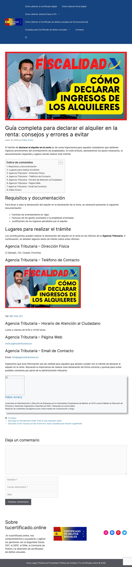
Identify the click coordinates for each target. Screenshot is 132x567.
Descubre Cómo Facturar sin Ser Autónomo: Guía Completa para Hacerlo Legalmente (45, 423)
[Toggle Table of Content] (59, 162)
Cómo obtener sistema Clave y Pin (41, 14)
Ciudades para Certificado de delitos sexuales (46, 29)
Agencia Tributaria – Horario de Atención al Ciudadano (35, 179)
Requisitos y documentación (23, 166)
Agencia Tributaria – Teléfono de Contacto (30, 176)
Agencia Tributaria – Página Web (24, 183)
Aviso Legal (31, 563)
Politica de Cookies (68, 563)
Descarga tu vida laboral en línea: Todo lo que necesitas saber (34, 421)
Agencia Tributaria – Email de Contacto (28, 186)
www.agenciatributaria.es (18, 343)
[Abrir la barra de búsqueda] (26, 37)
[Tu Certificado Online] (14, 22)
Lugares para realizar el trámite (24, 169)
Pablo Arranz (15, 190)
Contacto (80, 29)
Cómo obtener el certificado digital (41, 6)
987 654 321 (16, 316)
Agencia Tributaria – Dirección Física (27, 173)
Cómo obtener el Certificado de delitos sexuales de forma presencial (56, 22)
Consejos (12, 418)
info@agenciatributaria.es (25, 357)
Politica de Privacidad (48, 563)
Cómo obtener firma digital (74, 6)
